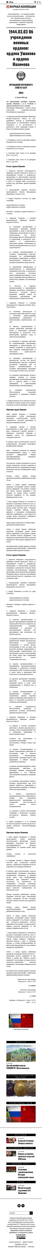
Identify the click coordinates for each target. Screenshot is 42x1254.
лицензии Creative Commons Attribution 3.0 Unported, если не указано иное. (21, 1233)
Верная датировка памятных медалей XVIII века (26, 1156)
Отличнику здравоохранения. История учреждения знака (26, 1173)
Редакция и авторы (21, 1244)
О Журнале (31, 1246)
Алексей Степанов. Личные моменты (26, 1142)
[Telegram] (35, 2)
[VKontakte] (37, 2)
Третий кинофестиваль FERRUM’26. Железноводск (17, 1066)
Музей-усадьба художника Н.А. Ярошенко (24, 1190)
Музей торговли (28, 1242)
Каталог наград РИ (15, 1242)
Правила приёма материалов (17, 1246)
